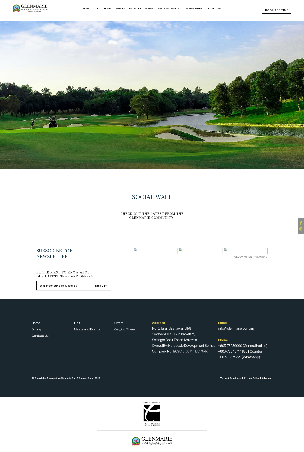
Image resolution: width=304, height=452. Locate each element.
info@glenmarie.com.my (236, 328)
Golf (97, 8)
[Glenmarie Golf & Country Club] (34, 8)
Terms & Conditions (230, 378)
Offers (120, 8)
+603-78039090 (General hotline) (242, 345)
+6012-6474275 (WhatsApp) (239, 357)
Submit (101, 286)
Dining (149, 8)
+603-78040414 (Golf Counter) (241, 351)
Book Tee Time (276, 10)
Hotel (108, 8)
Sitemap (266, 378)
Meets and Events (168, 8)
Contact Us (213, 8)
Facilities (135, 8)
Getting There (193, 8)
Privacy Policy (251, 378)
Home (86, 8)
